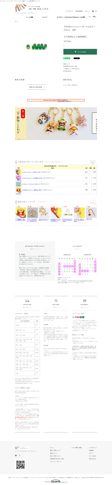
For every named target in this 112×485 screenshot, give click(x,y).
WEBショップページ (69, 282)
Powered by (47, 481)
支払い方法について (55, 456)
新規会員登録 (79, 11)
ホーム (16, 21)
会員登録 (91, 450)
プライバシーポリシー (56, 461)
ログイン (87, 11)
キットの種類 (29, 17)
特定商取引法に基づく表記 (70, 66)
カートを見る (92, 456)
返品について (66, 64)
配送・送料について (55, 450)
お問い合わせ (92, 458)
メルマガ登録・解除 (76, 447)
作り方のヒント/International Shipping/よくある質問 (71, 17)
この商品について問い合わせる (71, 68)
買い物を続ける (67, 71)
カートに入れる (82, 52)
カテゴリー (45, 17)
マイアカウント (69, 11)
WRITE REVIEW (36, 87)
